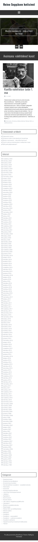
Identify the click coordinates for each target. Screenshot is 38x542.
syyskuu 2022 (7, 196)
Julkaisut (5, 494)
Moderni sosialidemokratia (11, 505)
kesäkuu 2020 (7, 243)
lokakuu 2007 (7, 427)
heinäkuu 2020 (7, 242)
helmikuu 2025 (7, 161)
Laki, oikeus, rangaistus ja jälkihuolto (13, 501)
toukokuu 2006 (7, 455)
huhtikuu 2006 (7, 457)
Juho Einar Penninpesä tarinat (12, 492)
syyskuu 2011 (7, 386)
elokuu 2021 (6, 216)
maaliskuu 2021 (7, 226)
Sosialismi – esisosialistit (10, 516)
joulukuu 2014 (7, 354)
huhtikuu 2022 (7, 202)
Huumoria (6, 488)
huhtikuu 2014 (7, 362)
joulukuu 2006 (7, 447)
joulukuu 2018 (7, 273)
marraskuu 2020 (8, 234)
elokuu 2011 (6, 388)
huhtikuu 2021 (7, 224)
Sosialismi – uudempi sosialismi (12, 518)
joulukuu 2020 (7, 232)
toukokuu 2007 (7, 437)
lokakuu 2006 (7, 451)
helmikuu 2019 (7, 269)
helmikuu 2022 (7, 206)
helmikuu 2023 (7, 190)
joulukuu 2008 (7, 413)
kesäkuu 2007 (7, 435)
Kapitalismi (6, 496)
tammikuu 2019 (7, 271)
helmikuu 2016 (7, 334)
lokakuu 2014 (7, 358)
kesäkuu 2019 (7, 261)
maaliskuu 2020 (7, 249)
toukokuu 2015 (7, 344)
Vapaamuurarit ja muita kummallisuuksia (15, 522)
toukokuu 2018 (7, 287)
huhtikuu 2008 (7, 419)
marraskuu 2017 (8, 297)
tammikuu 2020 (7, 251)
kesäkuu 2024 (7, 163)
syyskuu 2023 (7, 180)
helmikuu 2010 (7, 400)
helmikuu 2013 (7, 378)
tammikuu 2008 (7, 421)
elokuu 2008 (6, 417)
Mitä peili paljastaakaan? (10, 144)
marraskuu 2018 (8, 275)
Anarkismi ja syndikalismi (10, 481)
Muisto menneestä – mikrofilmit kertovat (19, 32)
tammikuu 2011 (7, 396)
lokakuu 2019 (7, 257)
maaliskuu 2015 (7, 348)
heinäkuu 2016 (7, 324)
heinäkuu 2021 (7, 218)
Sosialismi (6, 514)
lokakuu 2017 (7, 299)
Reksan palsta (7, 510)
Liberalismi (6, 503)
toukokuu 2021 (7, 222)
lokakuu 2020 (7, 236)
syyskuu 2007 (7, 429)
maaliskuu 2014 (7, 364)
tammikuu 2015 (7, 352)
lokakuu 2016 (7, 319)
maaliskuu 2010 (7, 397)
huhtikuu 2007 (7, 439)
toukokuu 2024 (7, 165)
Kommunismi (7, 498)
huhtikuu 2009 (7, 407)
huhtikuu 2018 (7, 289)
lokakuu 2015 (7, 342)
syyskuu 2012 (7, 380)
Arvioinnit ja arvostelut (9, 483)
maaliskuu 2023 (7, 188)
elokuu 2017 (6, 301)
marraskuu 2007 (8, 425)
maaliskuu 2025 (7, 159)
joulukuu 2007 (7, 423)
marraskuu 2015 (8, 340)
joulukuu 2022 (7, 194)
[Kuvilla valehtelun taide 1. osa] (18, 75)
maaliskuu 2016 (7, 332)
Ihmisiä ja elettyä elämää (18, 121)
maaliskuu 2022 (7, 204)
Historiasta (8, 121)
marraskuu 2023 (8, 176)
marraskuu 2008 (8, 415)
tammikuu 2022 (7, 208)
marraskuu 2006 (8, 449)
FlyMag (30, 535)
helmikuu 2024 (7, 170)
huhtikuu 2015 (7, 346)
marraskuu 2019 (8, 255)
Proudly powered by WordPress (13, 535)
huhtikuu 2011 (7, 390)
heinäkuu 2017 (7, 303)
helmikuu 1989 (7, 465)
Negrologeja (6, 507)
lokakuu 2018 (7, 277)
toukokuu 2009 (7, 405)
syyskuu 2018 (7, 279)
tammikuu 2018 (7, 293)
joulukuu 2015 (7, 338)
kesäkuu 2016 (7, 326)
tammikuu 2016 (7, 336)
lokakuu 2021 (7, 214)
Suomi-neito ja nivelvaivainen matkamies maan (16, 142)
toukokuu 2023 (7, 184)
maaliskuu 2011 (7, 392)
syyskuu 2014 (7, 360)
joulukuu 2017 (7, 295)
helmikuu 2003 (7, 461)
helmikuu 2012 (7, 382)
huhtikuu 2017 (7, 307)
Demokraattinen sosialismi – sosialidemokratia (16, 485)
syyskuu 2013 (7, 370)
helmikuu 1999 (7, 463)
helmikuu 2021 (7, 228)
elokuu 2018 (6, 281)
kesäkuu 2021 (7, 220)
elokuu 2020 (6, 240)
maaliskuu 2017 (7, 309)
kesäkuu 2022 (7, 198)
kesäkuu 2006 (7, 453)
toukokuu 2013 (7, 372)
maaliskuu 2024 (7, 168)
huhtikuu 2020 (7, 247)
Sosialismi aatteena (9, 520)
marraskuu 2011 (8, 384)
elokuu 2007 (6, 431)
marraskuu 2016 (8, 317)
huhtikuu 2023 (7, 186)
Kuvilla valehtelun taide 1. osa (18, 91)
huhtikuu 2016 (7, 330)
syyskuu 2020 (7, 238)
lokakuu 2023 (7, 178)
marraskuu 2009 (8, 403)
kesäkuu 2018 (7, 285)
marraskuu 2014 (8, 356)
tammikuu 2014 (7, 368)
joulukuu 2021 (7, 210)
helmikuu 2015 (7, 350)
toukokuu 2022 (7, 200)
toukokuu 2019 (7, 263)
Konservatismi (7, 499)
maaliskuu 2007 (7, 441)
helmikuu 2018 (7, 291)
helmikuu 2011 (7, 394)
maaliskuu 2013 (7, 376)
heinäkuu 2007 (7, 433)
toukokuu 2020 (7, 245)
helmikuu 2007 (7, 443)
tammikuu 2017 (7, 313)
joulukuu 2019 (7, 253)
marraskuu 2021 (8, 212)
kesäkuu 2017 (7, 305)
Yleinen (5, 523)
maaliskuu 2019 (7, 267)
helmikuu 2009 (7, 409)
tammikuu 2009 (7, 411)
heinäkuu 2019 (7, 259)
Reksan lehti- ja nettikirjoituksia (12, 509)
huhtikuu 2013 (7, 374)
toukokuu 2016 (7, 328)
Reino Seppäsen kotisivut (19, 4)
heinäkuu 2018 (7, 283)
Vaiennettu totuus (8, 136)
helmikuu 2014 (7, 366)
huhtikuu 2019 (7, 265)
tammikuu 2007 (7, 445)
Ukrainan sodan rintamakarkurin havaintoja (15, 138)
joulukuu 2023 (7, 174)
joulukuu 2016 (7, 315)
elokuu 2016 (6, 322)
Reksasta (6, 512)
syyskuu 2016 (7, 321)
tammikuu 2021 (7, 230)
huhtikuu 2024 (7, 166)
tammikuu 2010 (7, 401)
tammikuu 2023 (7, 192)
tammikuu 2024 (7, 172)
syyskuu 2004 (7, 459)
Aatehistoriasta (7, 479)
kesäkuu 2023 (7, 182)
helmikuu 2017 (7, 311)
